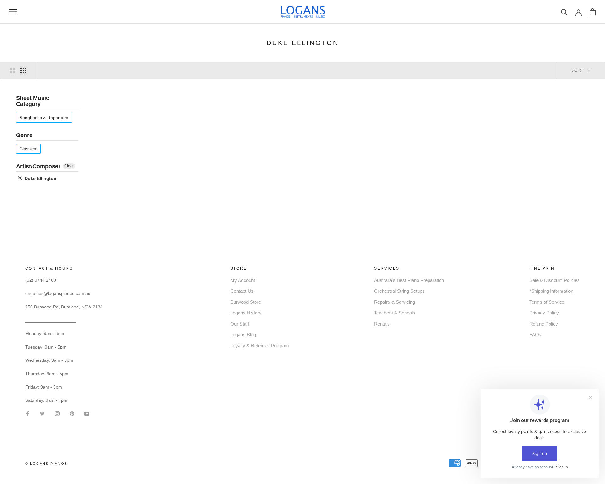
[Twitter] (42, 413)
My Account (242, 280)
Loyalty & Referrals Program (259, 345)
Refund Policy (543, 323)
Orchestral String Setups (399, 291)
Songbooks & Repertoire (44, 117)
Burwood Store (245, 302)
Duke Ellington (39, 178)
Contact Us (242, 291)
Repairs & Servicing (394, 302)
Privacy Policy (544, 312)
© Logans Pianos (46, 463)
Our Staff (239, 323)
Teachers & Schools (394, 312)
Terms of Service (546, 302)
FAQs (535, 334)
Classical (28, 148)
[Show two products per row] (12, 70)
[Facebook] (27, 413)
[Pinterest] (72, 413)
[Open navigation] (13, 11)
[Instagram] (57, 413)
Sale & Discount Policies (554, 280)
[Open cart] (593, 11)
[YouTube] (86, 413)
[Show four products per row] (23, 70)
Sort (578, 70)
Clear (69, 166)
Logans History (246, 312)
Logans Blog (243, 334)
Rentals (382, 323)
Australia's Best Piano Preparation (409, 280)
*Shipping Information (551, 291)
